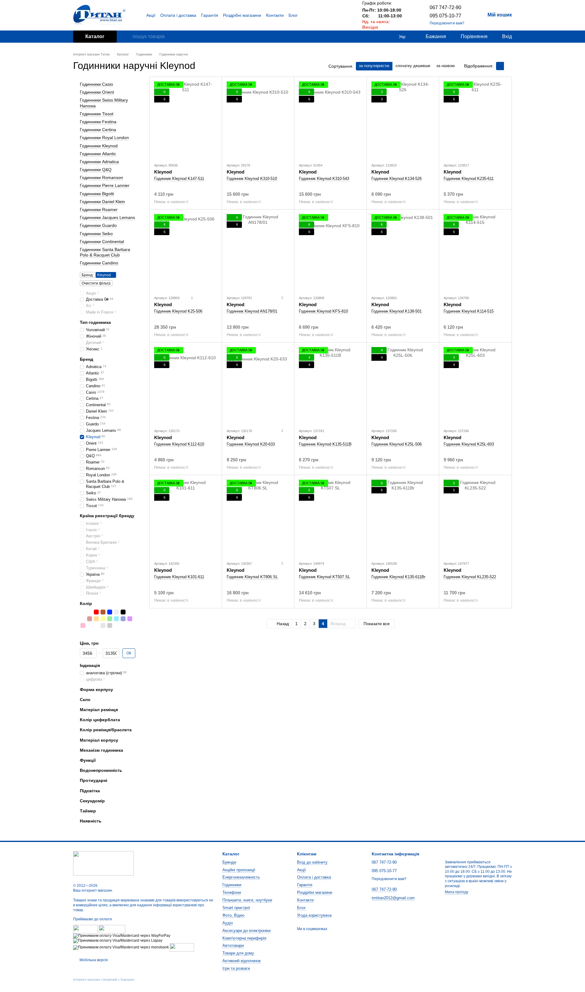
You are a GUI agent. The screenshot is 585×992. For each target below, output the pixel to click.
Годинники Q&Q (96, 169)
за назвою (445, 65)
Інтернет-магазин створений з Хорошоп (103, 979)
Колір (86, 603)
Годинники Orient (97, 92)
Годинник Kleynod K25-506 (178, 311)
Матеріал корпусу (99, 739)
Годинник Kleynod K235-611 (469, 178)
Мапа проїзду (456, 892)
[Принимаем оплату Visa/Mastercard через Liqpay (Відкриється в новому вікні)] (117, 940)
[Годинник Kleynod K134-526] (402, 119)
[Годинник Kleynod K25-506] (185, 252)
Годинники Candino (99, 262)
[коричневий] (103, 612)
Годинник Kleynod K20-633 (251, 444)
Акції (150, 15)
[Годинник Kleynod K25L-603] (475, 385)
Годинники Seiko (96, 233)
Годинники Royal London (104, 137)
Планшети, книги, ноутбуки (247, 900)
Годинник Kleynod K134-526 (396, 178)
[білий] (116, 612)
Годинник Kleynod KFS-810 (323, 311)
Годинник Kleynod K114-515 (469, 311)
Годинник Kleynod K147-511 (179, 178)
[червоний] (96, 612)
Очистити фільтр (96, 283)
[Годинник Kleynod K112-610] (185, 385)
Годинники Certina (98, 129)
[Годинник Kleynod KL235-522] (475, 518)
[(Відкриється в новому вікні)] (182, 947)
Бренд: (88, 275)
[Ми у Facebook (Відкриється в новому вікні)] (331, 15)
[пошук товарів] (128, 36)
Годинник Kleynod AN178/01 (252, 311)
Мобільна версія (93, 960)
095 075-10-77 (445, 15)
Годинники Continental (102, 241)
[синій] (110, 612)
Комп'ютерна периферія (244, 938)
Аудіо (227, 923)
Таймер (88, 810)
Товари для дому (238, 953)
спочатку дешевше (412, 65)
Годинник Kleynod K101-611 (179, 577)
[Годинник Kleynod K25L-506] (402, 385)
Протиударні (93, 780)
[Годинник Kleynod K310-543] (330, 119)
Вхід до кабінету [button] (312, 862)
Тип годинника (95, 322)
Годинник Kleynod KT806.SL (252, 577)
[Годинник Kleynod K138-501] (402, 252)
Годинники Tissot (96, 113)
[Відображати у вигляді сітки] (500, 66)
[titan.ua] (103, 863)
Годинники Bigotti (97, 193)
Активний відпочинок (241, 960)
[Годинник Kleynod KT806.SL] (258, 518)
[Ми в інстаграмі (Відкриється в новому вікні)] (346, 15)
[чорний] (123, 612)
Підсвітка (90, 790)
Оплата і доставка (178, 15)
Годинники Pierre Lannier (104, 185)
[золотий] (90, 612)
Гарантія (209, 15)
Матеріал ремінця (99, 709)
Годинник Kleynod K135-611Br (398, 577)
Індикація (90, 665)
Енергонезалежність (241, 877)
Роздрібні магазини (242, 15)
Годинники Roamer (99, 209)
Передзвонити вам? (447, 23)
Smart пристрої (236, 907)
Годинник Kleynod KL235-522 (470, 577)
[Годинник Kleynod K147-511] (185, 119)
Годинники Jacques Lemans (107, 217)
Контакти (275, 15)
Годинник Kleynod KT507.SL (324, 577)
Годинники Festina (98, 121)
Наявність (90, 820)
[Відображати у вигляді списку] (508, 66)
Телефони (231, 892)
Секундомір (92, 800)
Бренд (86, 359)
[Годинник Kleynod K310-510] (258, 119)
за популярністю (374, 65)
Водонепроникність (101, 770)
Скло (85, 699)
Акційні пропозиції (238, 870)
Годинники (231, 885)
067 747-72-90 (445, 7)
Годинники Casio (96, 84)
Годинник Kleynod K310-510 (252, 178)
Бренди (229, 862)
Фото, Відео (233, 915)
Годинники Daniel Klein (102, 201)
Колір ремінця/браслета (106, 729)
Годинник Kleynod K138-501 (396, 311)
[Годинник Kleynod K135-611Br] (402, 518)
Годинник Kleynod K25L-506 (396, 444)
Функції (88, 760)
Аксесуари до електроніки (246, 930)
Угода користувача (314, 915)
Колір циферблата (100, 719)
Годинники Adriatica (99, 161)
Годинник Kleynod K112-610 (179, 444)
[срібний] (83, 612)
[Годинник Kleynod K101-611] (185, 518)
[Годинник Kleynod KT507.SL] (330, 518)
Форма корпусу (96, 689)
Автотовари (233, 945)
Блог (293, 15)
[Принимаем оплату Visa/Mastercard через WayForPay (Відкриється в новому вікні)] (121, 935)
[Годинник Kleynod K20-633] (258, 385)
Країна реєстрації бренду (107, 515)
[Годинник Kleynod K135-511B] (330, 385)
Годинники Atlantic (98, 153)
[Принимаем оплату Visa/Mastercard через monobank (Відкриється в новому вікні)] (121, 947)
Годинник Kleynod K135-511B (325, 444)
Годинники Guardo (98, 225)
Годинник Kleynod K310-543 (324, 178)
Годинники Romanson (101, 177)
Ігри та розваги (236, 968)
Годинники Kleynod (99, 145)
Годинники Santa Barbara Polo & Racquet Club (105, 252)
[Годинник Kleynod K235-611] (475, 119)
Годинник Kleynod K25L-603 (469, 444)
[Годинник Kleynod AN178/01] (258, 252)
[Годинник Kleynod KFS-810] (330, 252)
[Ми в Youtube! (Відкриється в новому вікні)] (339, 15)
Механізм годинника (101, 750)
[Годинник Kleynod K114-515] (475, 252)
